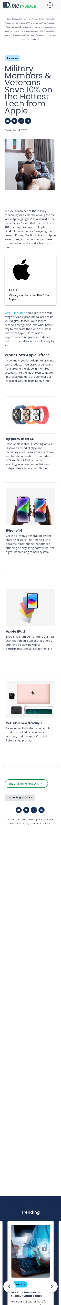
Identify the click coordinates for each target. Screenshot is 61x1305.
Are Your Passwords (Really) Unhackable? (26, 1294)
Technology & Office (19, 797)
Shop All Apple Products (23, 783)
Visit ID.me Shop (15, 313)
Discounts (12, 58)
